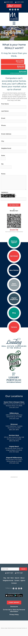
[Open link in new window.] (10, 9)
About (22, 578)
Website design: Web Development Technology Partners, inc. (14, 628)
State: (3, 155)
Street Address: (6, 134)
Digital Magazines (14, 298)
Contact (14, 583)
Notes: (3, 174)
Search (17, 578)
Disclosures (14, 606)
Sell (8, 578)
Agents (22, 580)
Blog (14, 313)
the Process (14, 6)
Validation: (4, 192)
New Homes (14, 270)
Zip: (2, 164)
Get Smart (14, 256)
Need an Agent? (14, 241)
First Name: (5, 104)
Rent (12, 578)
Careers (14, 327)
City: (2, 141)
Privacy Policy (14, 614)
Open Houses (14, 284)
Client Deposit (14, 602)
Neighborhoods (8, 580)
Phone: (3, 125)
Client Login (20, 2)
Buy (5, 578)
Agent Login (9, 2)
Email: (3, 118)
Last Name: (5, 111)
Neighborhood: (6, 148)
